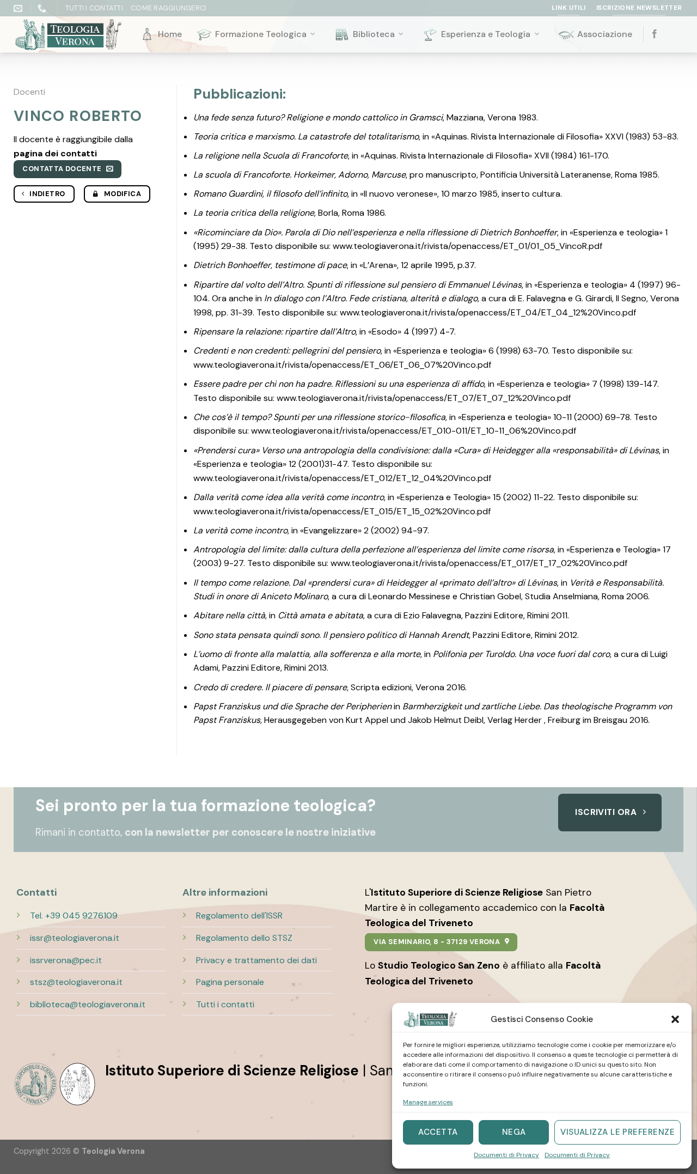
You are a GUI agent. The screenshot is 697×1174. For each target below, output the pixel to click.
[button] (675, 1019)
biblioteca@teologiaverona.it (87, 1004)
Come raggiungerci (168, 8)
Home (170, 34)
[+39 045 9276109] (43, 8)
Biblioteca (374, 34)
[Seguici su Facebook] (654, 34)
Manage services (428, 1102)
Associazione (604, 34)
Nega (514, 1132)
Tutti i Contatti (94, 8)
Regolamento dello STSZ (244, 938)
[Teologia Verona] (68, 35)
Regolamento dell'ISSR (239, 915)
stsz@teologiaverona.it (76, 982)
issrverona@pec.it (66, 960)
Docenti (29, 92)
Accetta (437, 1132)
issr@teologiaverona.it (74, 938)
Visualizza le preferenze (617, 1132)
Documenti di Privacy (506, 1155)
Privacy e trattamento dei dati (256, 960)
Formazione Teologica (261, 34)
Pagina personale (230, 982)
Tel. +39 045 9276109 (74, 915)
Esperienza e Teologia (485, 34)
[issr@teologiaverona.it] (19, 8)
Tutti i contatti (225, 1004)
